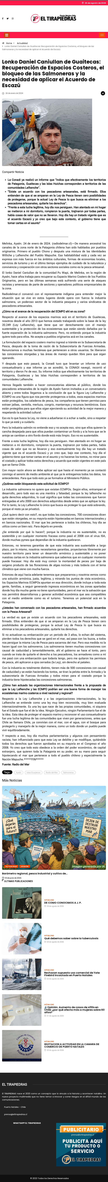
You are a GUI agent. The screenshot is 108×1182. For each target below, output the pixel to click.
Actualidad (22, 43)
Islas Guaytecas (33, 772)
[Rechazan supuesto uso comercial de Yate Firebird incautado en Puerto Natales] (21, 974)
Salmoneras (68, 772)
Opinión (24, 866)
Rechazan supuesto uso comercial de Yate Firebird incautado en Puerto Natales (72, 974)
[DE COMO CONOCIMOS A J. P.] (21, 903)
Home (9, 43)
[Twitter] (8, 18)
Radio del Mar (52, 772)
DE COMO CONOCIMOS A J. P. (62, 902)
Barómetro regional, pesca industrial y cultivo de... (35, 873)
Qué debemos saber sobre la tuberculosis (71, 938)
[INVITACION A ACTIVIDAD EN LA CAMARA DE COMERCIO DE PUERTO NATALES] (21, 1045)
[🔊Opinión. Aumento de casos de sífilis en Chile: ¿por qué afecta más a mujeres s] (21, 1010)
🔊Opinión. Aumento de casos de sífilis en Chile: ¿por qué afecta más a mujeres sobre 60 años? (74, 1009)
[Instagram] (13, 18)
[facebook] (2, 18)
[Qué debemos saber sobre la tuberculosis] (21, 938)
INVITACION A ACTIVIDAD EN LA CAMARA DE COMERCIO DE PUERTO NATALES (71, 1045)
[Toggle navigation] (6, 35)
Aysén (18, 772)
